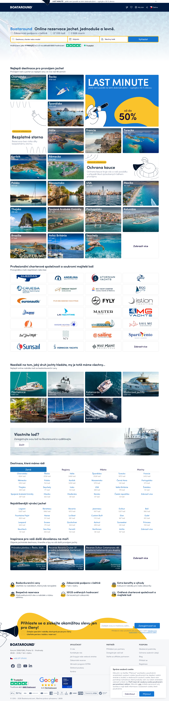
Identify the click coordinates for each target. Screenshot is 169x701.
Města (103, 469)
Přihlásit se (143, 660)
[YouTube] (25, 665)
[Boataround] (21, 7)
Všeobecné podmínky (147, 649)
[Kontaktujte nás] (127, 7)
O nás (72, 649)
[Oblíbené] (131, 7)
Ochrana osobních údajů (149, 652)
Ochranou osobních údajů (148, 632)
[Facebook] (12, 665)
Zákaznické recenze (78, 660)
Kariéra (73, 671)
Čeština (155, 7)
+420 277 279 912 (20, 658)
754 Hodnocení (51, 688)
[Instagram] (19, 665)
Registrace (143, 664)
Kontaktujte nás (76, 652)
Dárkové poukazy (77, 667)
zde (139, 684)
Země (28, 469)
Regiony (66, 469)
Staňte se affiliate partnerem (117, 656)
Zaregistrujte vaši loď (114, 652)
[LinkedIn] (30, 665)
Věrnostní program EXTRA (80, 664)
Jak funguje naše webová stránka (83, 656)
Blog (141, 656)
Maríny (140, 469)
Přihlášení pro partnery (115, 649)
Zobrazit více (140, 246)
